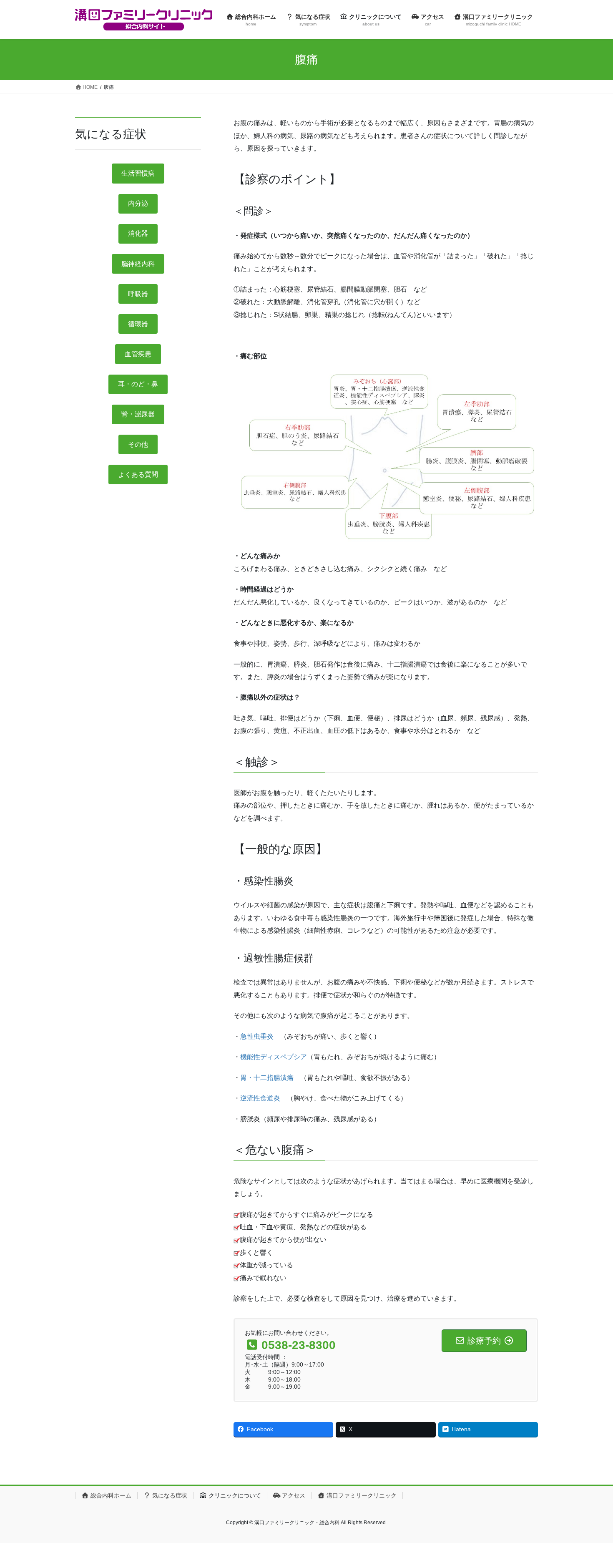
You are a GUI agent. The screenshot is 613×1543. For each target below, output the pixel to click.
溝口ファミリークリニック (361, 1495)
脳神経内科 (138, 263)
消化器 (138, 233)
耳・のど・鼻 (138, 384)
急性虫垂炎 (257, 1036)
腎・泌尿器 (138, 414)
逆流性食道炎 (263, 1098)
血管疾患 (138, 353)
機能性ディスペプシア (273, 1056)
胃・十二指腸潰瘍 (267, 1077)
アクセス (292, 1495)
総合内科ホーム (110, 1495)
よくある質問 (138, 474)
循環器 (138, 323)
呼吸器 (138, 293)
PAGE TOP (591, 1489)
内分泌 (138, 203)
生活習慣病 (138, 173)
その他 (138, 444)
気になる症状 (169, 1495)
